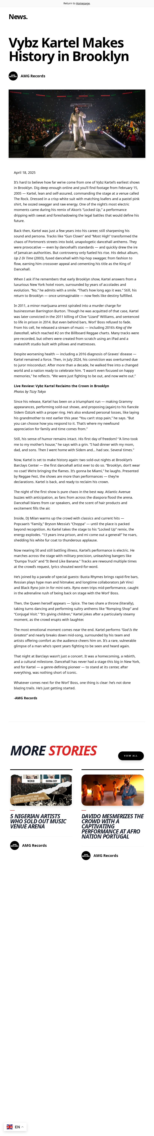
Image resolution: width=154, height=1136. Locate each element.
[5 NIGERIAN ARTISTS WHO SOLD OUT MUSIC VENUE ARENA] (41, 790)
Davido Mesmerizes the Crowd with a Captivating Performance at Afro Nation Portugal (112, 826)
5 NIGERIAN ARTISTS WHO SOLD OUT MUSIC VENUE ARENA (38, 821)
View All (131, 755)
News (17, 16)
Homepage (83, 3)
